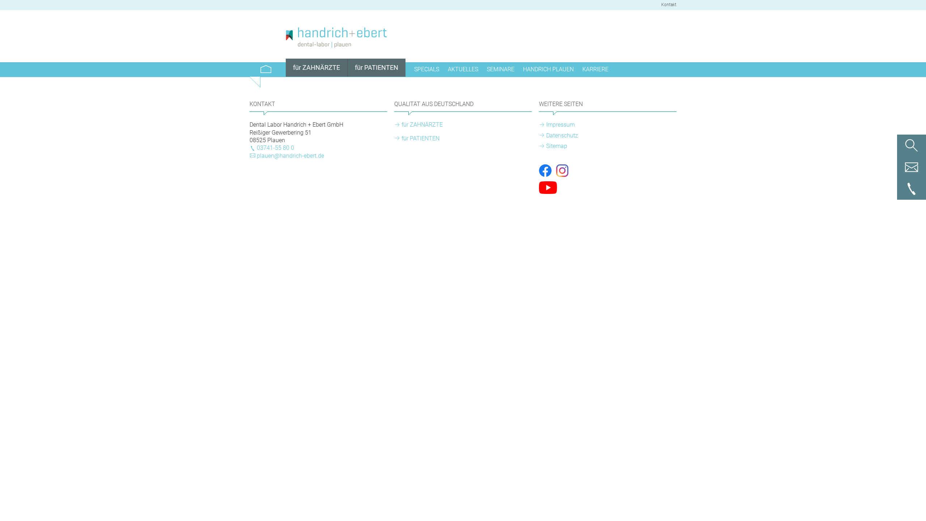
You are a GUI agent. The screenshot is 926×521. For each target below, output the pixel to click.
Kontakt (668, 4)
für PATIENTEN (420, 138)
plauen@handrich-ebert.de (290, 155)
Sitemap (556, 146)
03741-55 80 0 (275, 147)
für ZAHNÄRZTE (422, 124)
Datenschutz (562, 135)
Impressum (560, 124)
